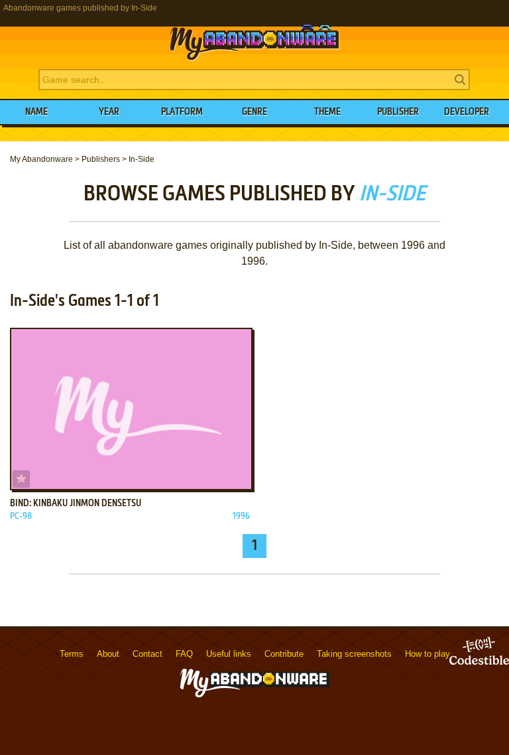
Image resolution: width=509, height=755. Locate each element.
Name (36, 112)
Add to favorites (21, 479)
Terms (72, 654)
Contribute (284, 654)
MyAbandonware (254, 42)
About (108, 654)
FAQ (184, 654)
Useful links (228, 654)
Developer (466, 112)
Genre (254, 112)
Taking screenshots (354, 654)
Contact (147, 654)
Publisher (398, 112)
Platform (182, 112)
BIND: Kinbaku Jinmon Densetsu (75, 503)
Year (109, 112)
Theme (327, 112)
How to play (427, 654)
